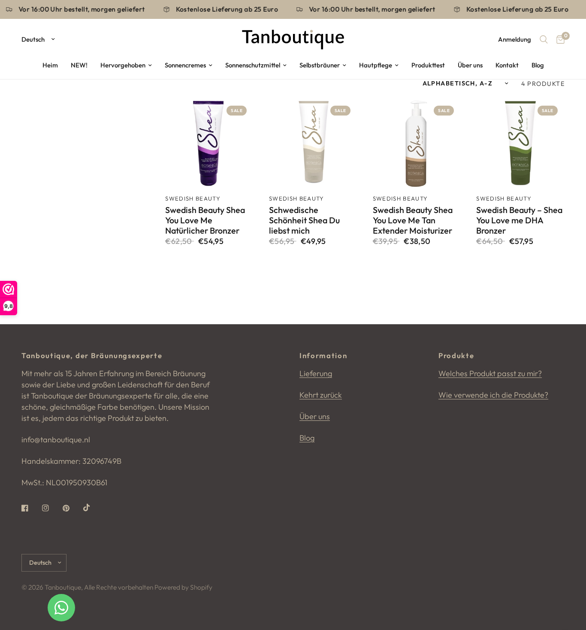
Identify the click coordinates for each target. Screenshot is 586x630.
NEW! (79, 65)
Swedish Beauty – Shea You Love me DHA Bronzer (519, 220)
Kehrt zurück (320, 395)
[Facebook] (30, 508)
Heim (50, 65)
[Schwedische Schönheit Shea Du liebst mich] (313, 143)
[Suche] (543, 39)
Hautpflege (375, 65)
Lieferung (315, 373)
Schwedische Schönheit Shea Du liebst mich (304, 220)
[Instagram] (51, 508)
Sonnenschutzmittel (252, 65)
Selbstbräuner (319, 65)
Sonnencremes (185, 65)
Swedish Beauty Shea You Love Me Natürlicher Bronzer (205, 220)
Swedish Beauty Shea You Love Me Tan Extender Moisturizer (413, 220)
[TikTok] (92, 507)
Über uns (470, 65)
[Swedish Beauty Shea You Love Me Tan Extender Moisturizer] (417, 143)
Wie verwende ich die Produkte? (493, 395)
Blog (538, 65)
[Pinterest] (72, 508)
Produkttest (428, 65)
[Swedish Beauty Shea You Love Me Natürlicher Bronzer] (209, 143)
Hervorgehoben (122, 65)
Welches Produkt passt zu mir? (490, 373)
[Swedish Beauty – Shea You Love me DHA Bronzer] (520, 143)
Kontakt (507, 65)
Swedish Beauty (192, 198)
